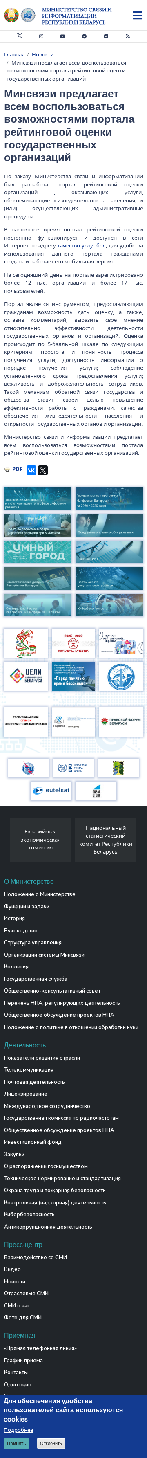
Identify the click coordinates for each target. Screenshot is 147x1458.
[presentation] (7, 842)
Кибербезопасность (29, 1214)
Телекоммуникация (28, 1070)
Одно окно (17, 1384)
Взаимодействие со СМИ (35, 1257)
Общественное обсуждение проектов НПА (59, 1015)
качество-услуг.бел (81, 245)
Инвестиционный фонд (33, 1142)
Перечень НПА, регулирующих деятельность (62, 1003)
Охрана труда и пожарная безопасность (55, 1190)
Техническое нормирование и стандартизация (62, 1178)
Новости (42, 54)
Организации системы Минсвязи (44, 955)
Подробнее (18, 1429)
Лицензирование (25, 1094)
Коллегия (16, 967)
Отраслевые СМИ (26, 1293)
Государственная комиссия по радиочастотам (61, 1118)
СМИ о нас (17, 1306)
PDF (17, 469)
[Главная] (23, 15)
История (14, 918)
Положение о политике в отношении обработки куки (71, 1027)
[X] (43, 470)
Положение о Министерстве (40, 894)
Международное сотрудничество (47, 1106)
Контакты (16, 1372)
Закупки (14, 1154)
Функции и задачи (26, 906)
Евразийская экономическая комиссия (40, 839)
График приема (23, 1360)
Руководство (21, 931)
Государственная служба (35, 979)
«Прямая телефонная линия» (40, 1348)
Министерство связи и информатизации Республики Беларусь (76, 16)
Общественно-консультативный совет (52, 991)
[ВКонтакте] (31, 470)
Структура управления (33, 942)
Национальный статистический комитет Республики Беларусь (105, 840)
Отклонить (51, 1443)
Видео (12, 1269)
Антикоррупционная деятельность (48, 1227)
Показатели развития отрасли (42, 1058)
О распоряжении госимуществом (46, 1166)
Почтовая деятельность (34, 1082)
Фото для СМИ (23, 1317)
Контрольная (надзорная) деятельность (55, 1202)
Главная (14, 54)
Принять (16, 1443)
